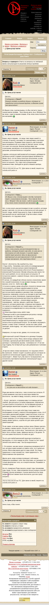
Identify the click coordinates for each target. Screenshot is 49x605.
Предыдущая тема (17, 516)
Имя (31, 42)
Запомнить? (42, 45)
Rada (15, 82)
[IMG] (5, 538)
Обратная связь (29, 555)
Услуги (29, 38)
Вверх (45, 555)
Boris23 (16, 181)
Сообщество (27, 54)
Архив (39, 555)
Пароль (33, 48)
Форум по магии (36, 5)
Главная (8, 38)
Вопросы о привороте (18, 46)
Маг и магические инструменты (18, 568)
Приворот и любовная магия (25, 7)
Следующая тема (31, 516)
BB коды (5, 534)
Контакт (41, 38)
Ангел (12, 127)
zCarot (28, 577)
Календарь (18, 54)
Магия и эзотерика (11, 44)
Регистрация (9, 54)
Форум (19, 38)
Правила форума (9, 544)
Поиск (26, 56)
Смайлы (5, 536)
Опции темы (39, 72)
